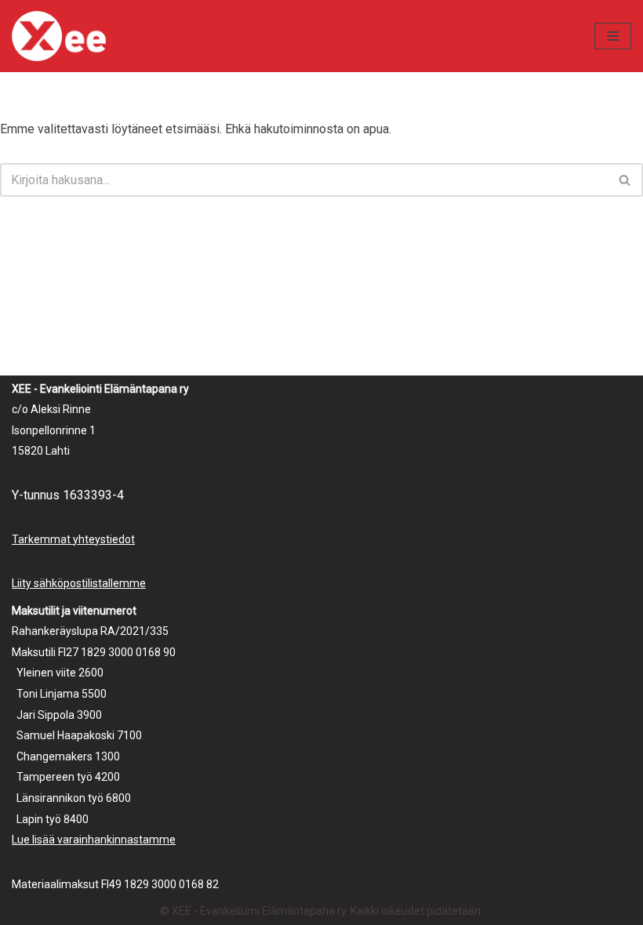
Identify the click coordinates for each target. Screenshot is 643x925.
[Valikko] (612, 36)
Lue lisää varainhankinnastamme (94, 839)
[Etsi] (625, 180)
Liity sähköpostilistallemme (79, 583)
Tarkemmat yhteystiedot (73, 539)
